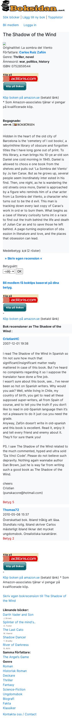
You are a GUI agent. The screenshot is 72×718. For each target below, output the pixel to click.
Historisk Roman (15, 671)
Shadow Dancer (14, 637)
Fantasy (8, 685)
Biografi (8, 699)
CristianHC (11, 339)
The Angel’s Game (16, 657)
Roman (8, 666)
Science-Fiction (14, 689)
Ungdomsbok (12, 694)
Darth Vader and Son (18, 614)
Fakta (7, 703)
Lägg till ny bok (33, 17)
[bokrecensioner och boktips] (32, 6)
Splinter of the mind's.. (19, 622)
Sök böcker (11, 17)
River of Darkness (16, 645)
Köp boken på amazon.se (21, 97)
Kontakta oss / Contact (19, 714)
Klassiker (9, 708)
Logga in (30, 25)
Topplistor (55, 17)
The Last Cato (13, 630)
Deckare (9, 675)
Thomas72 (11, 510)
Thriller (8, 680)
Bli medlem (11, 25)
